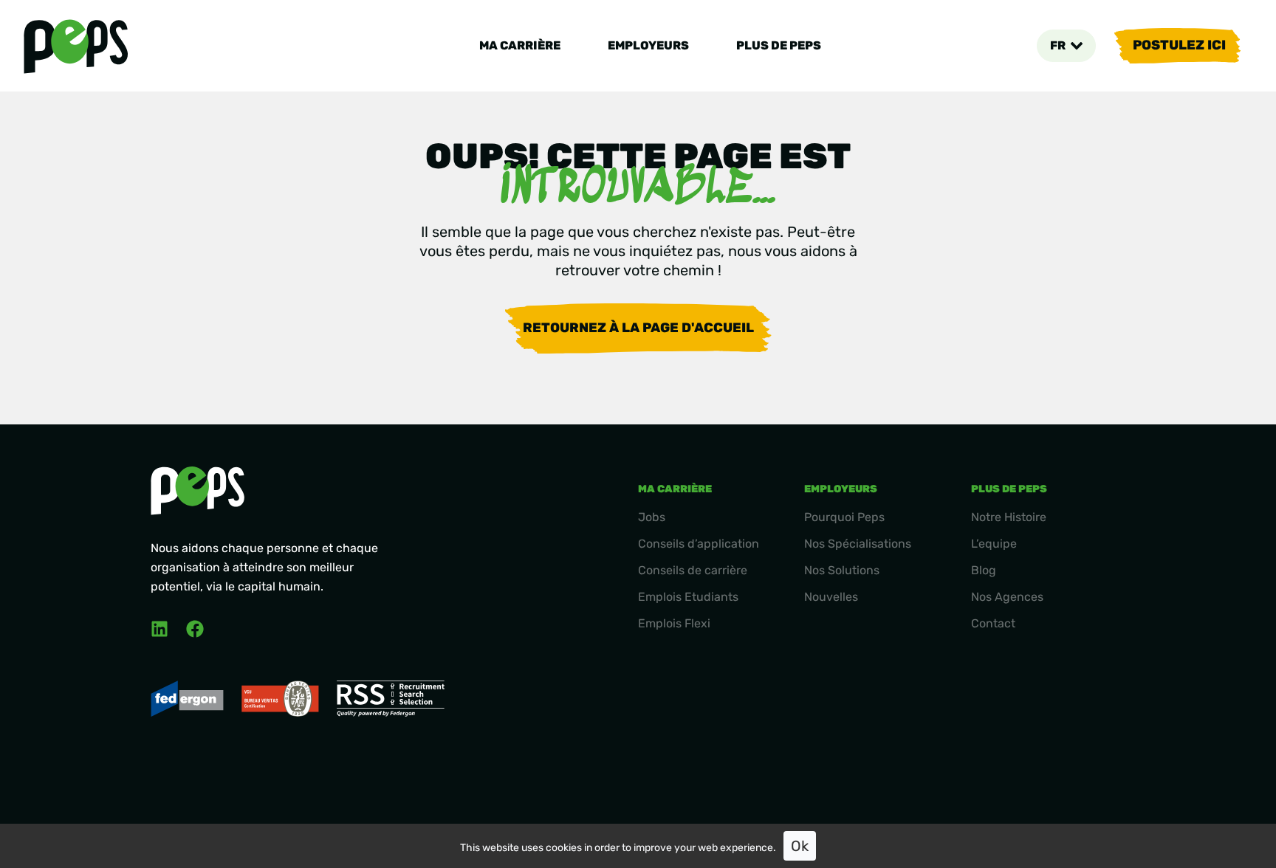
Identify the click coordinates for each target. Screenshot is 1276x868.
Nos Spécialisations (857, 544)
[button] (1066, 45)
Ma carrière (519, 45)
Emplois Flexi (674, 623)
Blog (983, 570)
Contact (993, 623)
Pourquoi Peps (844, 517)
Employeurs (648, 45)
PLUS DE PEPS (778, 45)
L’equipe (994, 544)
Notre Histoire (1008, 517)
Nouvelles (831, 597)
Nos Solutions (841, 570)
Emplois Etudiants (688, 597)
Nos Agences (1007, 597)
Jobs (651, 517)
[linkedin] (159, 629)
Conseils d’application (698, 544)
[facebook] (195, 629)
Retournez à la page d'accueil (638, 328)
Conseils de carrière (692, 570)
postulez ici (1179, 45)
